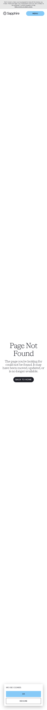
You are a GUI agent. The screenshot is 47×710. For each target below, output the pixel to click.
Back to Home (23, 379)
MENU (35, 13)
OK (23, 694)
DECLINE (23, 701)
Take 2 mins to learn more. (23, 7)
